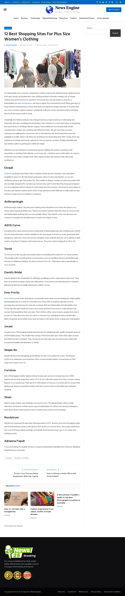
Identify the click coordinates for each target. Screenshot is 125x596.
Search (89, 28)
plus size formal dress (23, 103)
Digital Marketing (49, 18)
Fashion (73, 18)
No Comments (42, 45)
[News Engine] (62, 9)
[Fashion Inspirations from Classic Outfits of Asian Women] (42, 499)
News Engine (11, 45)
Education (63, 18)
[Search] (120, 2)
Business (24, 18)
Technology (35, 18)
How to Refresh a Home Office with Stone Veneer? (61, 475)
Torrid (6, 255)
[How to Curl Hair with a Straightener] (16, 499)
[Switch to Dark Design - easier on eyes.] (116, 2)
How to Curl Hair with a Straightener (14, 510)
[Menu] (5, 9)
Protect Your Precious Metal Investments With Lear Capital (25, 475)
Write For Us (26, 2)
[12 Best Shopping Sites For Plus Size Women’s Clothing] (42, 68)
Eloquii (7, 173)
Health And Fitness (87, 18)
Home (16, 18)
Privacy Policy (45, 2)
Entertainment (103, 18)
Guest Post (36, 2)
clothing (8, 458)
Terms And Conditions (59, 2)
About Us (8, 2)
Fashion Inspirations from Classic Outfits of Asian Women (42, 512)
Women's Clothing (21, 458)
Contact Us (16, 2)
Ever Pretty (9, 298)
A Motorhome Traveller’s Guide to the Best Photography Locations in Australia (68, 499)
